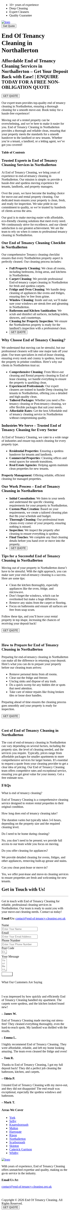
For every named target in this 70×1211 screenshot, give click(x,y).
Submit (7, 974)
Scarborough (17, 1142)
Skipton (14, 1145)
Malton (13, 1128)
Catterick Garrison (20, 1149)
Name (5, 925)
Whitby (13, 1153)
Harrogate (15, 1131)
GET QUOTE (10, 95)
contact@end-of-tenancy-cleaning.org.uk (40, 918)
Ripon (13, 1135)
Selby (12, 1121)
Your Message (10, 956)
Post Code (8, 948)
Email (5, 932)
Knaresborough (18, 1124)
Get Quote (9, 26)
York (12, 1117)
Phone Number (11, 940)
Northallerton (17, 1138)
